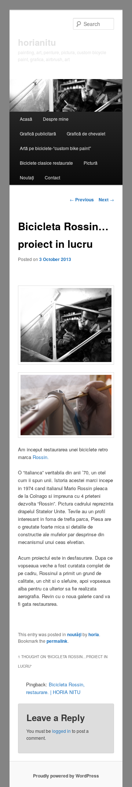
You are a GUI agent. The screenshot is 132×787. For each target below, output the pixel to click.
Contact (52, 177)
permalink (57, 641)
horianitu (37, 42)
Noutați (27, 177)
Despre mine (56, 119)
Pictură (91, 163)
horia (93, 634)
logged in (61, 731)
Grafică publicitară (38, 133)
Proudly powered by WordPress (66, 775)
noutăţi (74, 634)
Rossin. (41, 457)
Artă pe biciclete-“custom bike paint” (55, 148)
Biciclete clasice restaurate (46, 163)
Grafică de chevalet (86, 133)
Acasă (26, 119)
